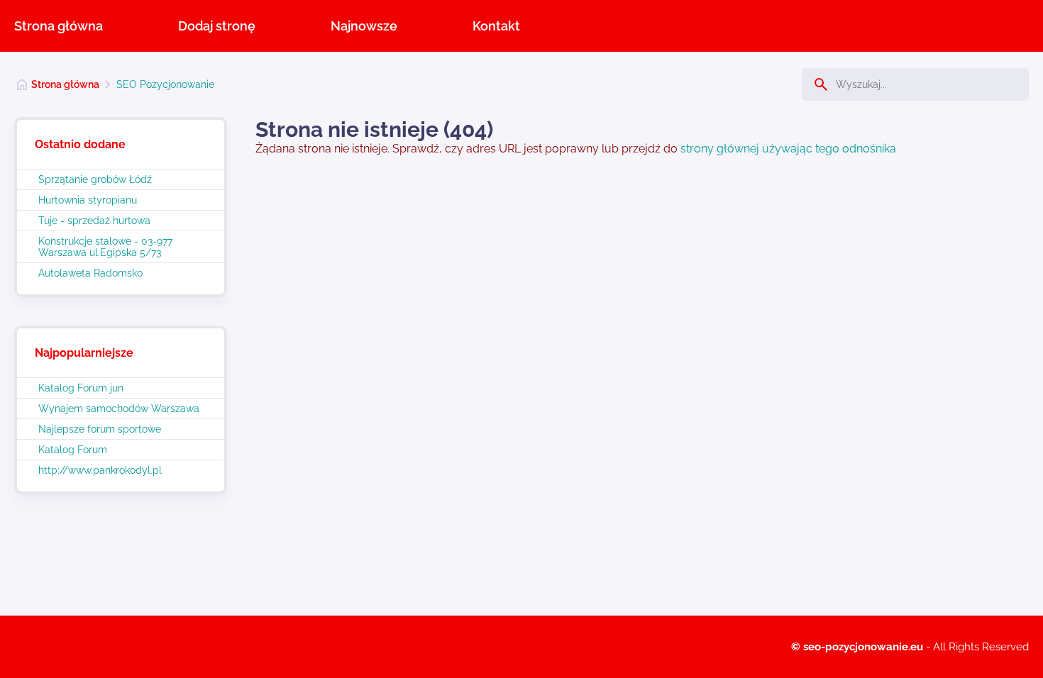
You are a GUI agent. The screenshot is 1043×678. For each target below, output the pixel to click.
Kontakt (496, 25)
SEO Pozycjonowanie (165, 84)
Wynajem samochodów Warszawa (118, 408)
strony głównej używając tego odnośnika (788, 148)
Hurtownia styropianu (87, 200)
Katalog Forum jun (80, 388)
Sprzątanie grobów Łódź (95, 179)
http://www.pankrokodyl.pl (100, 470)
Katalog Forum (72, 449)
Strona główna (58, 25)
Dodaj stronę (216, 25)
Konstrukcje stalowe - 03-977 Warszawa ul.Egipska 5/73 (105, 246)
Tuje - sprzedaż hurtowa (94, 220)
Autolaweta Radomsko (90, 273)
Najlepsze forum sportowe (99, 429)
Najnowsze (364, 25)
